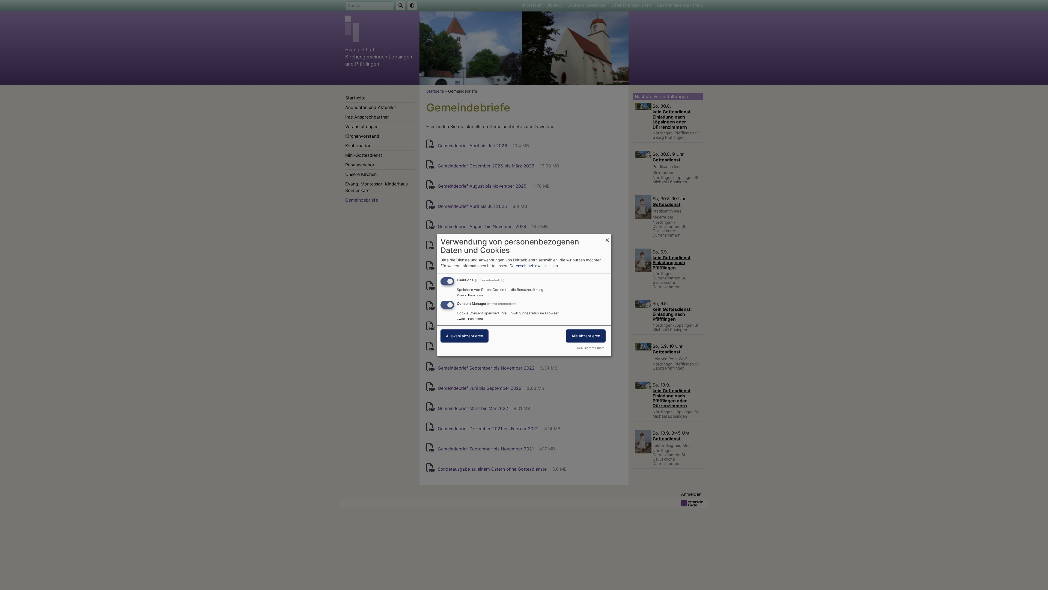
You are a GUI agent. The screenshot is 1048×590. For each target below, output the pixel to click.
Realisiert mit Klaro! (591, 348)
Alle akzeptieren (585, 336)
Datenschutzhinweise (528, 265)
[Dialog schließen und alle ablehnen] (607, 237)
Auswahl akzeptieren (464, 336)
